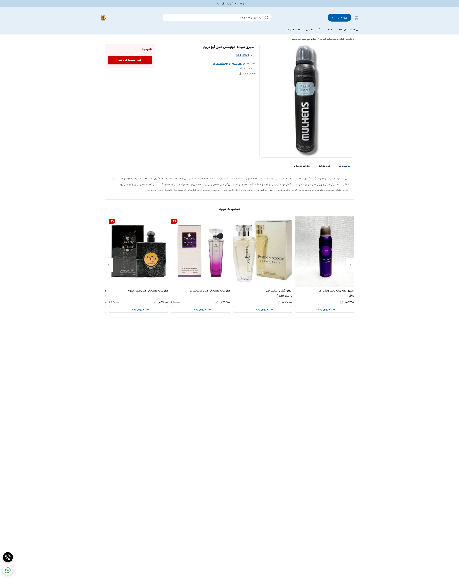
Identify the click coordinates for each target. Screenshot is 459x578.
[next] (109, 265)
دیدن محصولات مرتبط (130, 60)
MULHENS (242, 56)
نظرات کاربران (302, 166)
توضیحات (344, 166)
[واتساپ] (8, 570)
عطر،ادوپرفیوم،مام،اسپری (303, 39)
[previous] (350, 265)
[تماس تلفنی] (8, 557)
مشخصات (324, 166)
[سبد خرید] (356, 17)
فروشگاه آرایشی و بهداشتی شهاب (337, 39)
